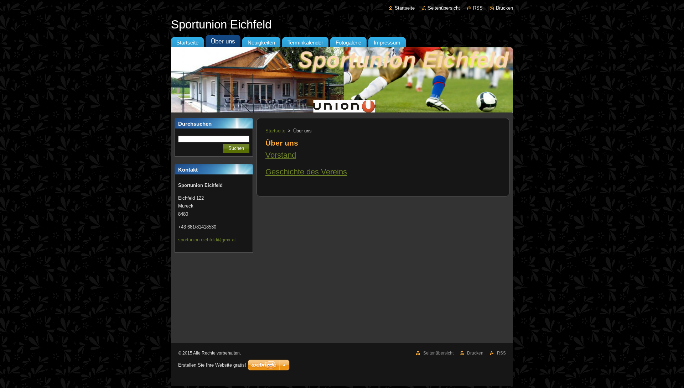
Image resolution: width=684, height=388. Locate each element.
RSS (478, 8)
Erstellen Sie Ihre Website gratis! (212, 365)
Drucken (504, 8)
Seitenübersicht (444, 8)
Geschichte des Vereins (306, 171)
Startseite (405, 8)
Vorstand (280, 155)
